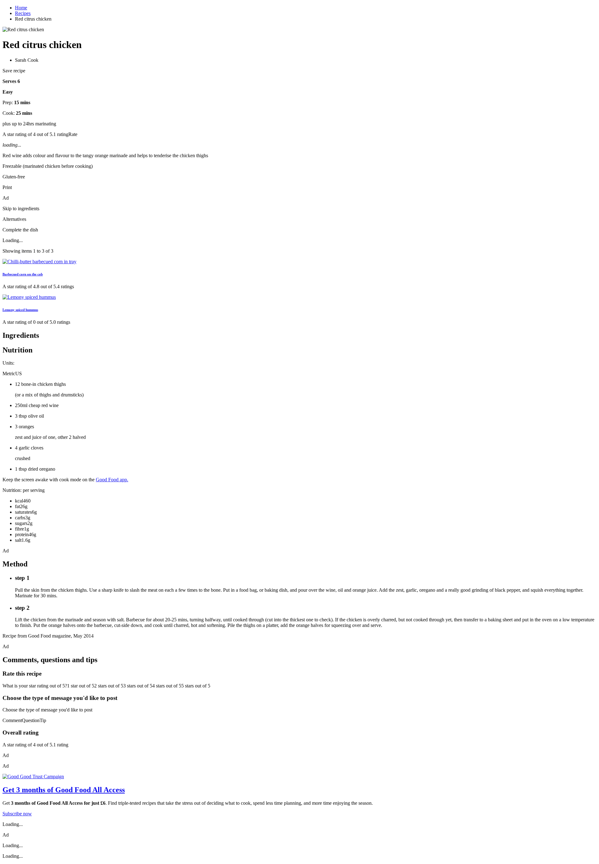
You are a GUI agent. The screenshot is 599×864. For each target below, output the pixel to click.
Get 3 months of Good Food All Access (63, 790)
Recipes (23, 13)
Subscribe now (17, 813)
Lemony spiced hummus (20, 310)
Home (21, 7)
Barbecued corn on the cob (22, 274)
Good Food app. (112, 479)
